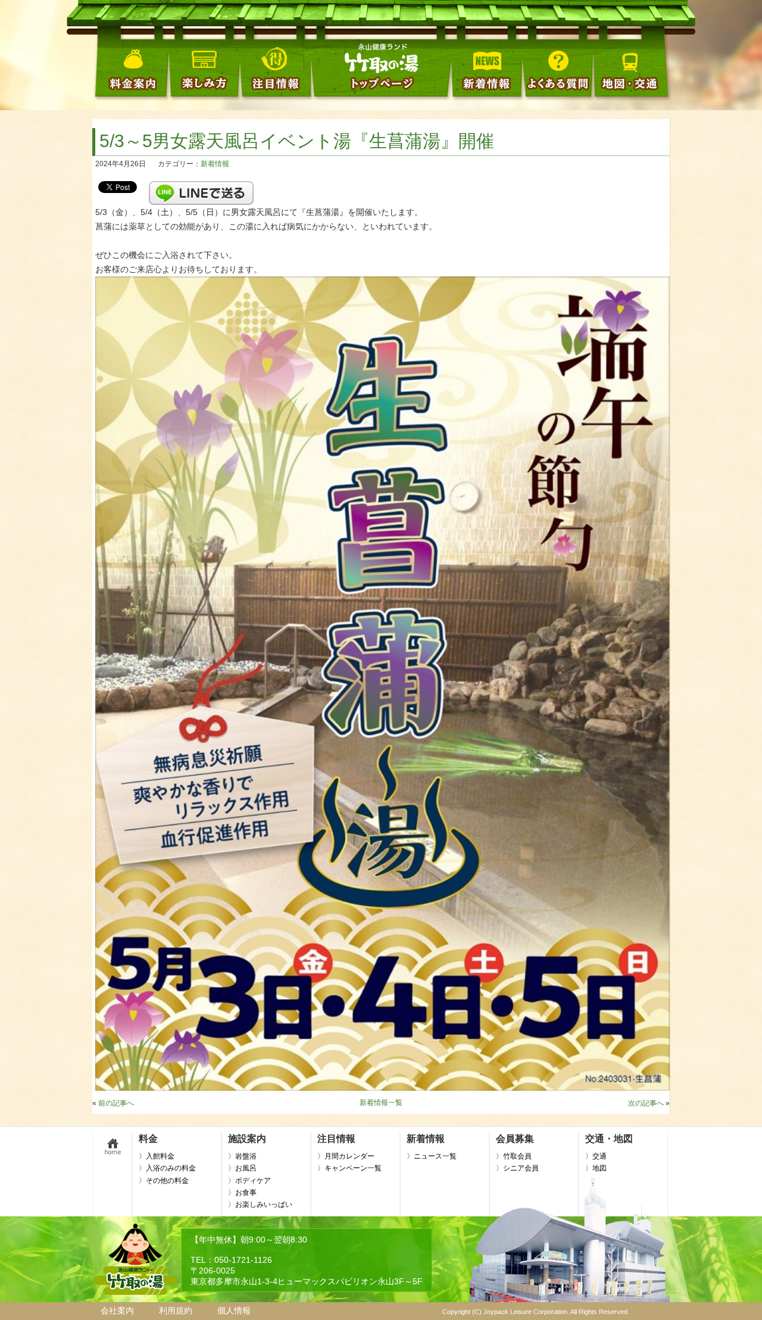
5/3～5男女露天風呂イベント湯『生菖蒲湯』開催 (296, 141)
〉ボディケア (249, 1180)
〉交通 (596, 1156)
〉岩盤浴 (242, 1156)
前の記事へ (116, 1103)
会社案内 (117, 1310)
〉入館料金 (156, 1156)
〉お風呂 (242, 1168)
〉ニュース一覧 (432, 1156)
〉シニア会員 (517, 1168)
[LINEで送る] (201, 186)
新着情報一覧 (381, 1102)
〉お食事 (242, 1192)
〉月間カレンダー (345, 1156)
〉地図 (596, 1168)
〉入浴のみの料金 (167, 1168)
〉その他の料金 (164, 1180)
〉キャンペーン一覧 (349, 1168)
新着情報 (215, 164)
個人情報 (234, 1310)
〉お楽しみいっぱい (260, 1204)
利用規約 (175, 1310)
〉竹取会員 (514, 1156)
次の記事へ (646, 1103)
